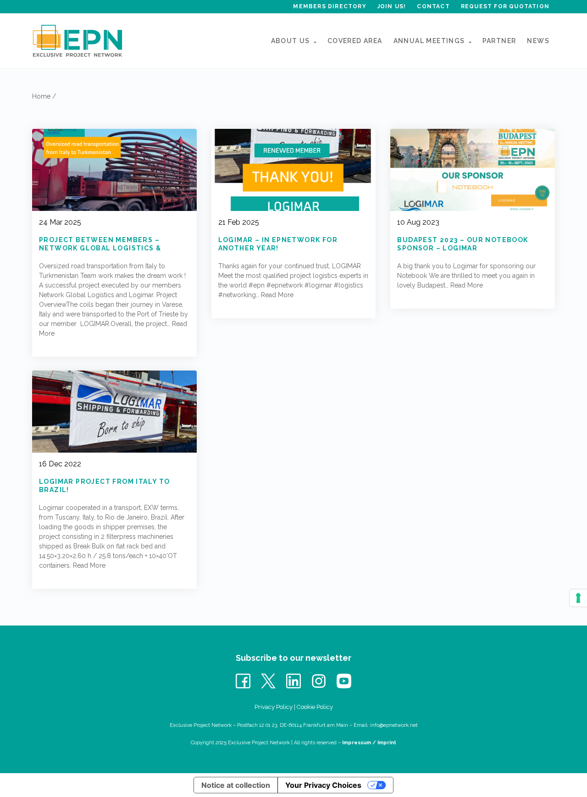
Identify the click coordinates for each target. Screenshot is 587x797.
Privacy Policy (274, 706)
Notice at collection (235, 785)
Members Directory (329, 6)
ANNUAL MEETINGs (429, 40)
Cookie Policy (315, 706)
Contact (433, 6)
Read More (277, 295)
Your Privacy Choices (323, 785)
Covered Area (354, 40)
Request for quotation (505, 6)
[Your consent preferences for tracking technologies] (578, 598)
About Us (290, 40)
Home (41, 96)
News (538, 40)
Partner (499, 40)
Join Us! (391, 6)
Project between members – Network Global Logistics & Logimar (100, 248)
